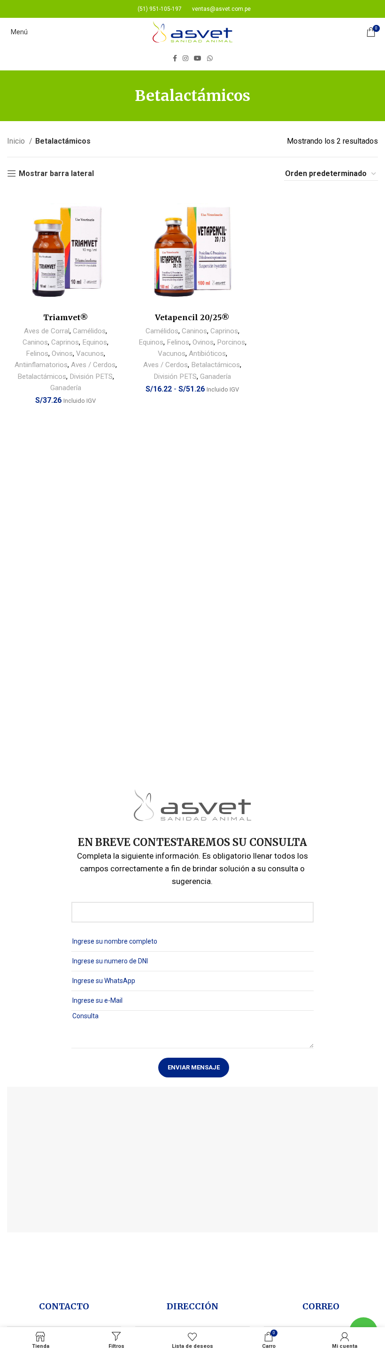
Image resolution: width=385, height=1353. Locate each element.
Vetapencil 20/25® (192, 317)
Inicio (17, 141)
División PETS (91, 376)
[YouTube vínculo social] (197, 58)
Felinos (37, 353)
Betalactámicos (41, 376)
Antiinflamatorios (41, 365)
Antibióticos (207, 353)
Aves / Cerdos (93, 365)
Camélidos (89, 331)
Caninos (35, 342)
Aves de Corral (46, 331)
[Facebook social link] (175, 58)
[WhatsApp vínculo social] (210, 58)
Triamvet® (65, 317)
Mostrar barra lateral (56, 173)
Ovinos (62, 353)
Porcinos (231, 342)
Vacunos (90, 353)
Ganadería (65, 388)
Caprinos (65, 342)
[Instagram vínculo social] (185, 58)
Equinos (94, 342)
